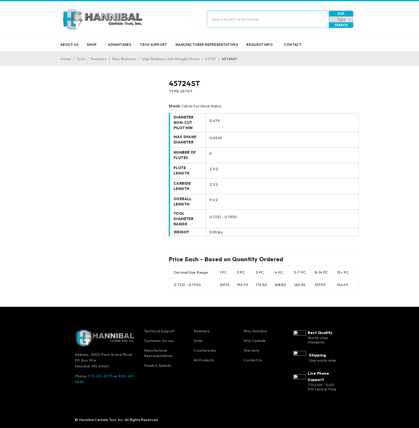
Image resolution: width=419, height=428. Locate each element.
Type (341, 19)
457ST (210, 58)
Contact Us (252, 360)
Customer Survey (159, 340)
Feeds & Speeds (157, 365)
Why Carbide (254, 340)
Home (65, 58)
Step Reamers (124, 58)
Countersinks (205, 350)
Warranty (251, 350)
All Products (204, 360)
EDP (341, 14)
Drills (198, 340)
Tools (80, 58)
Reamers (98, 58)
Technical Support (159, 331)
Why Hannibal (255, 331)
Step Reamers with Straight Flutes (171, 58)
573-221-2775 (100, 376)
